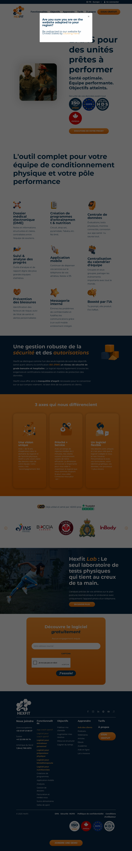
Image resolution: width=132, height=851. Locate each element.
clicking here (71, 33)
